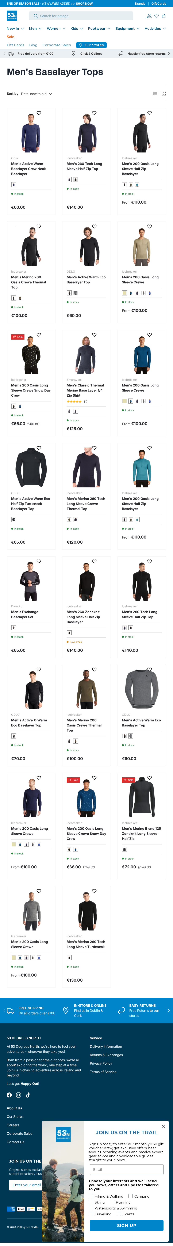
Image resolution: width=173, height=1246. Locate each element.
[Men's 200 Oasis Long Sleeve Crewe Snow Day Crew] (31, 354)
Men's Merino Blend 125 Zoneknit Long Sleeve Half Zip (141, 833)
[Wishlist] (156, 15)
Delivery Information (106, 1046)
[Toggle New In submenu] (22, 28)
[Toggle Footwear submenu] (108, 28)
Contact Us (15, 1142)
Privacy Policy (101, 1063)
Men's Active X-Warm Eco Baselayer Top (29, 722)
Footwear (96, 29)
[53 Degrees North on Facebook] (9, 1095)
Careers (13, 1125)
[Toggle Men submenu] (40, 28)
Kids (74, 29)
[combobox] (81, 15)
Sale (10, 37)
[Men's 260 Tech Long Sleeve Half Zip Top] (87, 132)
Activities (153, 29)
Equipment (125, 29)
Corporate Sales (56, 45)
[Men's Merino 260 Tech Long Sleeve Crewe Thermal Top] (87, 467)
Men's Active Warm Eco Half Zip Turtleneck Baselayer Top (30, 503)
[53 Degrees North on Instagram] (18, 1095)
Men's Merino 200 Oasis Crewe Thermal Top (28, 282)
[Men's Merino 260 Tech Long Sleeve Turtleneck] (87, 910)
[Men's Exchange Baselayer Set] (31, 581)
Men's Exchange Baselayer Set (24, 614)
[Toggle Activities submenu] (164, 28)
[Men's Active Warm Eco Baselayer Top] (87, 246)
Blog (33, 45)
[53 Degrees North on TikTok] (27, 1095)
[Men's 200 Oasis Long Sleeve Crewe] (142, 246)
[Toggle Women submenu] (63, 28)
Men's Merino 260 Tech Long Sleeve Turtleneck (86, 944)
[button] (163, 15)
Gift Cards (158, 3)
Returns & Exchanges (106, 1055)
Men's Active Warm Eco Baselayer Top (86, 279)
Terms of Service (103, 1072)
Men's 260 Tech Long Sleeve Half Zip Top (84, 166)
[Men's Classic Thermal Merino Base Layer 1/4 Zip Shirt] (87, 354)
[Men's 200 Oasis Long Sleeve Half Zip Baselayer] (142, 132)
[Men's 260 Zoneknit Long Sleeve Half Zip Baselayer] (87, 581)
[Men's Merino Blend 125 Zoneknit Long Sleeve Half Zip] (142, 797)
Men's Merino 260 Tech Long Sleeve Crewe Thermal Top (86, 503)
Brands (140, 3)
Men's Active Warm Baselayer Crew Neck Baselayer (28, 169)
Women (54, 29)
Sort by (13, 93)
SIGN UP (126, 1225)
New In (13, 29)
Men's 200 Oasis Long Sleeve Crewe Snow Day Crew (31, 390)
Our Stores (15, 1116)
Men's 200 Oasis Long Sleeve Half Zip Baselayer (140, 169)
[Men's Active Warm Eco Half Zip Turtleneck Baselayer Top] (31, 467)
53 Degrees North (27, 1227)
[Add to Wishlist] (39, 113)
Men (33, 29)
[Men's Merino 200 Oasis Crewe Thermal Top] (31, 246)
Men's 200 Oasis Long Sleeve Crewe (140, 279)
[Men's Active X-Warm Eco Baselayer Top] (31, 689)
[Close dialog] (163, 1126)
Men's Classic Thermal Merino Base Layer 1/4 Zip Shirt (85, 390)
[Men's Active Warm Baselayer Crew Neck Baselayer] (31, 132)
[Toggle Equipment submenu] (138, 28)
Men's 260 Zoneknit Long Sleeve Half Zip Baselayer (83, 617)
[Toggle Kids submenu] (81, 28)
